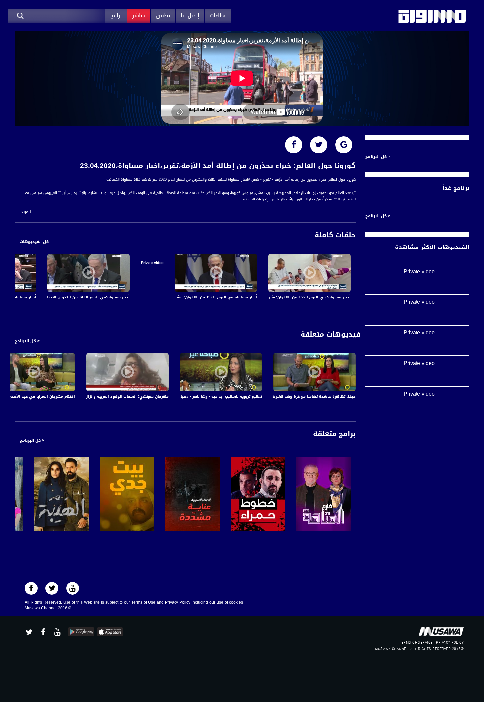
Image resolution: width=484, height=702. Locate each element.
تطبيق (163, 16)
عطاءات (218, 16)
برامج (116, 16)
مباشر (138, 16)
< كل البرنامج (27, 341)
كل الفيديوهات (34, 241)
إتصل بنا (190, 16)
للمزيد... (24, 212)
